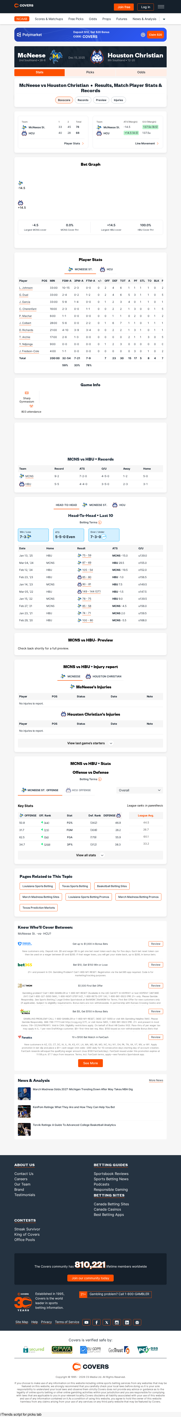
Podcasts (101, 1184)
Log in (145, 7)
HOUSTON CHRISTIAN (107, 676)
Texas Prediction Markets (39, 907)
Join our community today (90, 1278)
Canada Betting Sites (111, 1204)
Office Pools (24, 1239)
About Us (24, 1164)
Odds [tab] (141, 72)
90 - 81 (86, 584)
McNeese (31, 54)
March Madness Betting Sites (41, 897)
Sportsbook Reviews (111, 1173)
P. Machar (25, 316)
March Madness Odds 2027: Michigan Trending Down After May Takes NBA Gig (83, 1089)
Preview (101, 100)
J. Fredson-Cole (29, 351)
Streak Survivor (27, 1229)
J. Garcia (24, 301)
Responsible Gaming (111, 1189)
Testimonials (24, 1195)
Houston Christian (135, 54)
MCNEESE (74, 676)
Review (155, 943)
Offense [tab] (43, 790)
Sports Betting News (111, 1179)
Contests (25, 1220)
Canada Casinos (107, 1209)
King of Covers (27, 1234)
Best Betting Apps (109, 1214)
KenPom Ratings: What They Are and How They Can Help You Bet (74, 1107)
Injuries (118, 100)
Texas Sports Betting (75, 886)
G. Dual (23, 294)
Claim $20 (155, 34)
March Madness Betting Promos (138, 897)
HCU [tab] (109, 269)
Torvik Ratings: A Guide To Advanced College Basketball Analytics (74, 1125)
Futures (121, 19)
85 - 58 (86, 606)
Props (106, 19)
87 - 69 (86, 562)
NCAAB (22, 19)
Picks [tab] (90, 72)
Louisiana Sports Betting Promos (88, 897)
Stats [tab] (39, 72)
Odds (93, 19)
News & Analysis (144, 19)
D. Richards (26, 330)
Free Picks (75, 19)
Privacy (46, 1322)
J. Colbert (25, 323)
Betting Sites (109, 1195)
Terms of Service (67, 1322)
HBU (28, 484)
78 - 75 (86, 598)
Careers (20, 1179)
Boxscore (64, 100)
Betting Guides (111, 1164)
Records (83, 100)
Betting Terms (88, 522)
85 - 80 (86, 577)
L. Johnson (26, 287)
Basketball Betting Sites (112, 886)
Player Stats (72, 143)
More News (156, 1080)
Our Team (22, 1184)
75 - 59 (86, 555)
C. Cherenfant (27, 309)
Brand (19, 1189)
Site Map (21, 1322)
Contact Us (23, 1173)
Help (34, 1322)
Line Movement (145, 143)
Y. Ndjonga (26, 344)
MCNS (29, 476)
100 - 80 (87, 620)
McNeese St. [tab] (83, 269)
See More (90, 1063)
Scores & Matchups (49, 19)
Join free (124, 7)
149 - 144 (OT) (91, 591)
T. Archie (24, 337)
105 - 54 (87, 570)
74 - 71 (86, 613)
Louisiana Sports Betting (38, 886)
